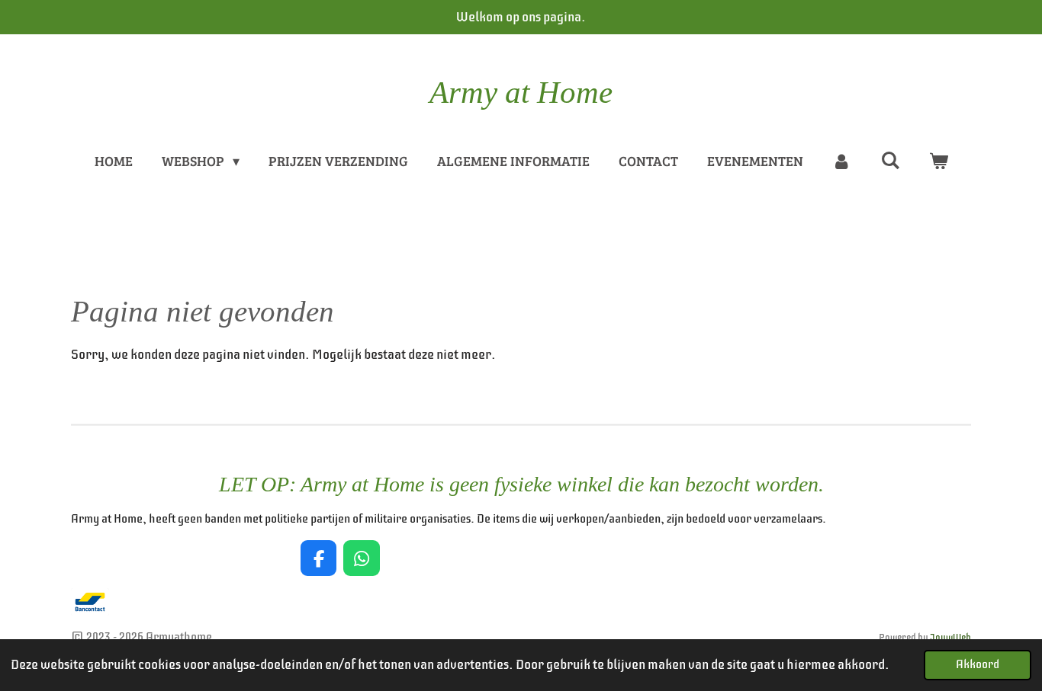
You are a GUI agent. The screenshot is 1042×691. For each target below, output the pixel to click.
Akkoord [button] (977, 664)
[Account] (842, 161)
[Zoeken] (890, 160)
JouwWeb (950, 638)
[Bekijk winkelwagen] (938, 161)
